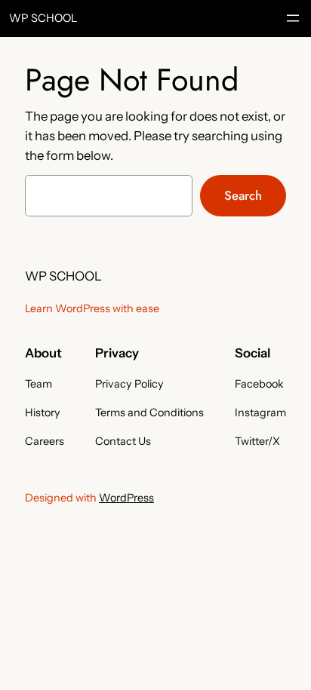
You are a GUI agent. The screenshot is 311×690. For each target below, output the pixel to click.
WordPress (126, 497)
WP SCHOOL (43, 18)
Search (243, 195)
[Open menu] (293, 18)
